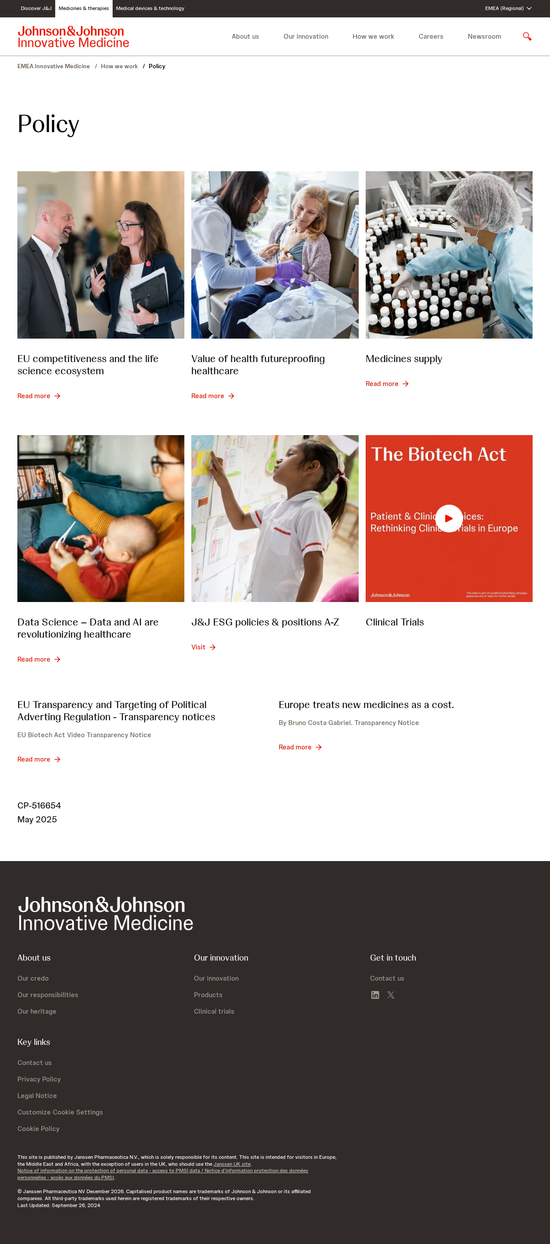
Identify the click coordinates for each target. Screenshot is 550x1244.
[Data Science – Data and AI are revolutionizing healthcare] (100, 518)
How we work (120, 66)
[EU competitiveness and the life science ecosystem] (100, 254)
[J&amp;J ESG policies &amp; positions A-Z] (274, 518)
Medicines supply (404, 358)
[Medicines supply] (449, 254)
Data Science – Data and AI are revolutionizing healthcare (88, 628)
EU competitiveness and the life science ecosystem (88, 364)
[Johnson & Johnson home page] (73, 36)
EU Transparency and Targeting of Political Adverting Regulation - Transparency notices (116, 710)
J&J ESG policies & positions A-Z (265, 622)
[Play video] (449, 518)
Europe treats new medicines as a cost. (366, 704)
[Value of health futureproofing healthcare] (274, 254)
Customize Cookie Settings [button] (60, 1112)
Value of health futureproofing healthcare (258, 364)
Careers (431, 36)
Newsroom (484, 36)
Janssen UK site (231, 1164)
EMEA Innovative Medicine (54, 66)
